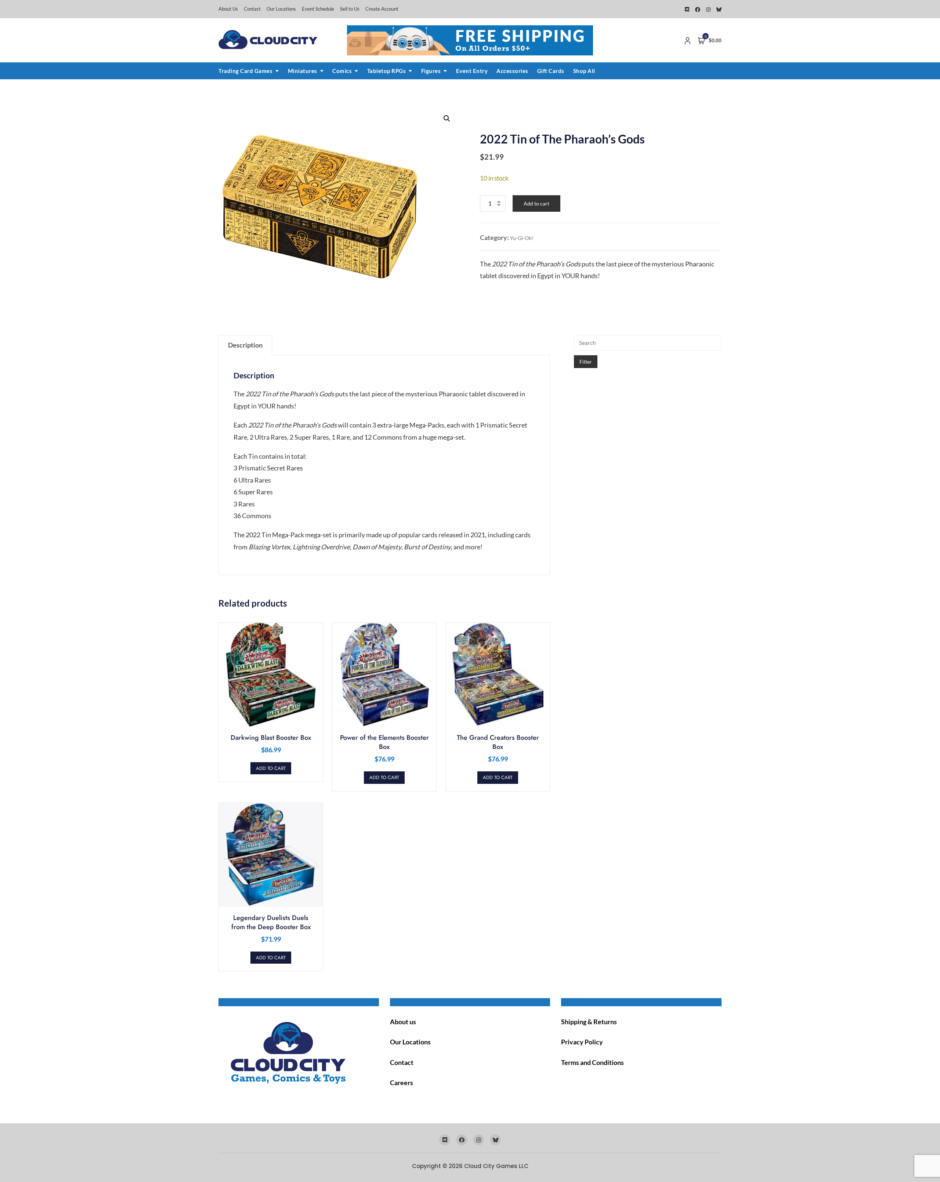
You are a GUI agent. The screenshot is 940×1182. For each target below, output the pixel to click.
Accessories (512, 71)
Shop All (584, 71)
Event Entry (472, 71)
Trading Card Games (245, 71)
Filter (585, 362)
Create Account (381, 9)
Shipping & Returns (589, 1022)
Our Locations (281, 9)
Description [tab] (245, 345)
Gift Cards (550, 71)
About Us (228, 9)
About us (403, 1022)
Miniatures (302, 71)
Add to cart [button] (271, 768)
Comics (342, 71)
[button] (446, 118)
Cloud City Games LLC (496, 1166)
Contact (252, 9)
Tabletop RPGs (386, 71)
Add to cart (536, 203)
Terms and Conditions (592, 1062)
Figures (431, 71)
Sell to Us (349, 9)
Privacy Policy (582, 1042)
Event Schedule (318, 9)
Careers (401, 1083)
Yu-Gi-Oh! (522, 238)
